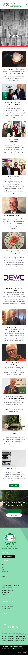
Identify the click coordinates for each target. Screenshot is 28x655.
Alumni (3, 576)
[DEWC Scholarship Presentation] (14, 176)
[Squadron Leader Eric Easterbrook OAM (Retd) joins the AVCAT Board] (14, 325)
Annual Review (5, 594)
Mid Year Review (5, 592)
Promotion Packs (6, 608)
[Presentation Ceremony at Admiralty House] (14, 101)
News (3, 569)
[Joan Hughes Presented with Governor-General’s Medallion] (14, 395)
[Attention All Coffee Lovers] (14, 66)
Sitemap (11, 648)
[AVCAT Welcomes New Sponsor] (14, 288)
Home (3, 564)
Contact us (4, 617)
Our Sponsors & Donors (7, 606)
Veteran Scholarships (7, 573)
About (3, 566)
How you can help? (6, 604)
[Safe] (14, 431)
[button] (14, 511)
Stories (3, 567)
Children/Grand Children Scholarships (10, 585)
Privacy (15, 648)
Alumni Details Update (7, 596)
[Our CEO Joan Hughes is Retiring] (14, 360)
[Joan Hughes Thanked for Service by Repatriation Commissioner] (14, 250)
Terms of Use (20, 648)
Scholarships (5, 571)
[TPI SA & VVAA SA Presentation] (14, 138)
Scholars (4, 574)
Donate (3, 618)
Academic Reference (7, 589)
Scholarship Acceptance (7, 590)
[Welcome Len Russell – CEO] (14, 213)
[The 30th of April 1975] (14, 466)
